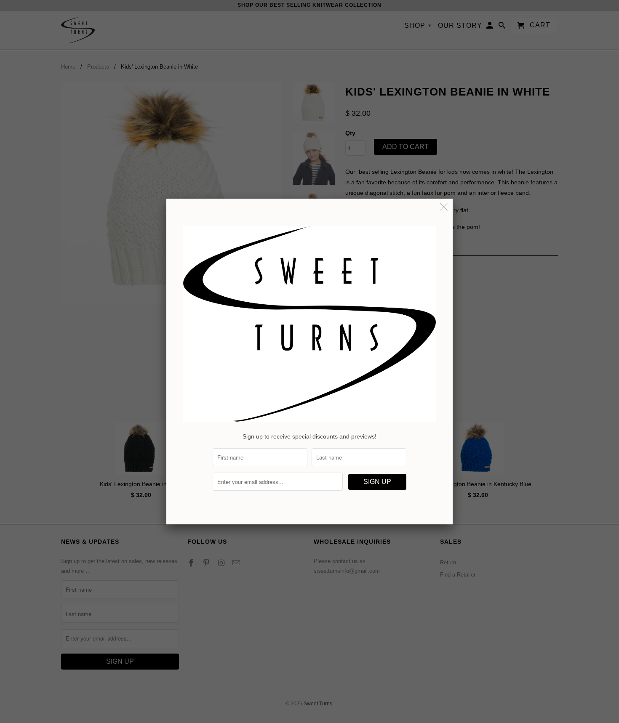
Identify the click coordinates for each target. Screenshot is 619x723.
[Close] (444, 207)
